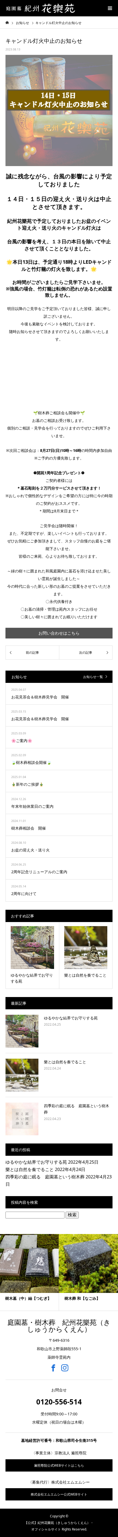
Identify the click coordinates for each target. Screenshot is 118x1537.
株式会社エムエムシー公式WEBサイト (59, 1494)
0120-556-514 (59, 1402)
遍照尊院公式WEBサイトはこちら (59, 1465)
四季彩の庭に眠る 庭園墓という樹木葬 (45, 1177)
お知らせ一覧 (93, 676)
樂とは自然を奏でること (65, 1061)
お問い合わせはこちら (59, 633)
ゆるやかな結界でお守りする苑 (71, 1017)
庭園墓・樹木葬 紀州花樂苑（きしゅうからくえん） (59, 1326)
